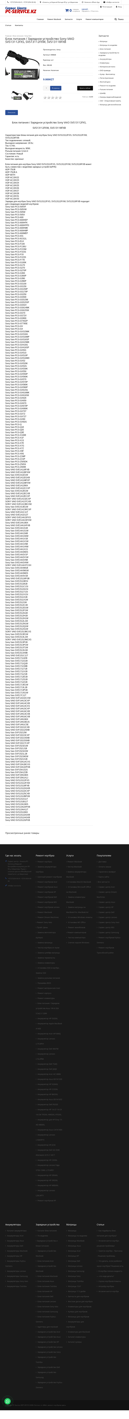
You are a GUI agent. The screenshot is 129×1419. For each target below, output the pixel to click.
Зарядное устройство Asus (49, 1337)
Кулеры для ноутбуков (77, 1311)
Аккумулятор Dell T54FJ (47, 1064)
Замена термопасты (46, 958)
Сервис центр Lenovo (107, 917)
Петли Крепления (107, 78)
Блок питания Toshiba (47, 1286)
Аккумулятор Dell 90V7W (47, 1049)
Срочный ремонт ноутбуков (49, 877)
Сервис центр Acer (106, 887)
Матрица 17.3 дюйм (76, 1291)
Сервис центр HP (105, 907)
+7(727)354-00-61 (16, 2)
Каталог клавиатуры (77, 1337)
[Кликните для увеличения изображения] (22, 68)
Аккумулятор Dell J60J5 (47, 1069)
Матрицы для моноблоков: (110, 104)
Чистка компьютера (76, 937)
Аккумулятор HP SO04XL (47, 1084)
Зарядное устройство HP (48, 1342)
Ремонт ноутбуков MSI (47, 902)
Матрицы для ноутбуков (78, 1316)
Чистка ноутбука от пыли (48, 947)
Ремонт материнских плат (48, 988)
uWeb (45, 1405)
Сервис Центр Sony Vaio (108, 922)
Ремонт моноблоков (76, 927)
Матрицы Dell (74, 1261)
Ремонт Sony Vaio (44, 922)
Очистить (94, 11)
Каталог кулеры (75, 1342)
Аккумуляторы (105, 59)
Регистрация (107, 7)
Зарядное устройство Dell (48, 1367)
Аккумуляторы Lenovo (16, 1271)
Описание (11, 112)
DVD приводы (105, 70)
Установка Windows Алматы (80, 917)
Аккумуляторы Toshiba (17, 1286)
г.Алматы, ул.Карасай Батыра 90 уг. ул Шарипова (60, 2)
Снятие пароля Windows (78, 942)
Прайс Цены (42, 927)
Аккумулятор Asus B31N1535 (49, 1079)
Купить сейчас (85, 88)
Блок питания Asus (45, 1281)
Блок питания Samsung (47, 1311)
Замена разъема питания (48, 978)
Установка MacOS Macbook (79, 882)
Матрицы (103, 41)
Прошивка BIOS (44, 983)
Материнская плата (107, 67)
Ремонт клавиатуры (46, 998)
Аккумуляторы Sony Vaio (17, 1281)
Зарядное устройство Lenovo (49, 1347)
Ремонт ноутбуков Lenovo (48, 907)
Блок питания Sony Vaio (47, 1306)
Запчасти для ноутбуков (78, 1296)
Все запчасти (104, 882)
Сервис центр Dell (106, 912)
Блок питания (105, 49)
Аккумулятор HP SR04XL (47, 1175)
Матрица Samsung (76, 1271)
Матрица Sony (74, 1276)
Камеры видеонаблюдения (110, 97)
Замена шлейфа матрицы (48, 952)
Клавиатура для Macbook (79, 1332)
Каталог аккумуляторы (17, 1230)
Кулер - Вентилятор (107, 74)
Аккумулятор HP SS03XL (47, 1018)
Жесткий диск (105, 82)
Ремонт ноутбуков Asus (47, 887)
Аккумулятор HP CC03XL (47, 1089)
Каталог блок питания (47, 1230)
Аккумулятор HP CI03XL (47, 1160)
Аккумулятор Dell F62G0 (47, 1104)
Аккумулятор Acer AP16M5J (49, 1033)
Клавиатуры (104, 63)
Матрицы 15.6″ (74, 1286)
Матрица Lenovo (75, 1266)
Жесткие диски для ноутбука (80, 1301)
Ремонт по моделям (108, 85)
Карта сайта (103, 877)
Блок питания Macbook (47, 1276)
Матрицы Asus (74, 1246)
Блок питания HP (44, 1291)
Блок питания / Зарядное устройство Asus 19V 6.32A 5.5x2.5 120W (47, 1008)
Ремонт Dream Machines (48, 917)
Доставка (102, 861)
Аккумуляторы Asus (15, 1241)
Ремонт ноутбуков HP (46, 892)
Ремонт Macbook (44, 912)
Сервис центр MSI (106, 927)
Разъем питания (106, 89)
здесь (64, 1405)
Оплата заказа (104, 866)
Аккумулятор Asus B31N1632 (49, 1099)
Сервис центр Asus (106, 902)
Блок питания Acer (45, 1261)
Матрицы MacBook (76, 1241)
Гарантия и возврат (107, 872)
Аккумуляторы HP (14, 1256)
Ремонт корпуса (44, 993)
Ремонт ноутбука (44, 861)
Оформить (86, 11)
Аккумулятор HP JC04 (46, 1145)
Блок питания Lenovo (46, 1301)
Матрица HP (73, 1256)
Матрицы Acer (74, 1251)
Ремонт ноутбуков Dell (47, 897)
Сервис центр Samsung (108, 932)
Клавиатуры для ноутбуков (79, 1306)
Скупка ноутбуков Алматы (109, 1281)
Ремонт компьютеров (77, 932)
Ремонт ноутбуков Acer (47, 882)
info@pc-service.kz (112, 2)
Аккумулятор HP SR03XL (47, 1180)
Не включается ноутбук (108, 1291)
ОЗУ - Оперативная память (110, 101)
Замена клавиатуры (46, 963)
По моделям (42, 1235)
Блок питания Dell (45, 1296)
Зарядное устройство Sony (49, 1352)
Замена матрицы (44, 942)
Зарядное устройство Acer (48, 1332)
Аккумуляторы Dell (15, 1246)
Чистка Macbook (75, 866)
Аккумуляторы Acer (15, 1235)
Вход (120, 7)
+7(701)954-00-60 (29, 2)
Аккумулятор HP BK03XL (47, 1094)
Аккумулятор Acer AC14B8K (49, 1074)
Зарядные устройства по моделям (109, 54)
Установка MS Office (77, 922)
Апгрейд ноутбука (106, 1286)
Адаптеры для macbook (47, 1327)
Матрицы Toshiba (76, 1281)
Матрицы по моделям (108, 45)
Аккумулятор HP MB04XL (47, 1185)
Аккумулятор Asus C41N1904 (49, 1130)
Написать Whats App (92, 2)
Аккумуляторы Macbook (17, 1251)
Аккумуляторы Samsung (17, 1276)
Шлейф (102, 93)
